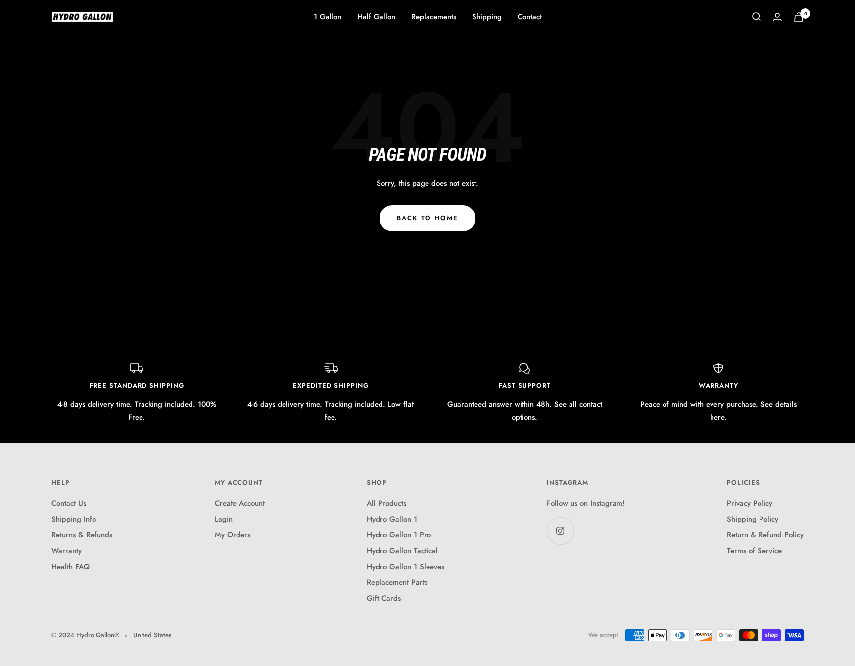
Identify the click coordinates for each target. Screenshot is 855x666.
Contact (530, 16)
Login (224, 519)
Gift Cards (384, 598)
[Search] (756, 16)
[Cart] (799, 17)
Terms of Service (754, 550)
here (717, 417)
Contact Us (68, 503)
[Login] (777, 17)
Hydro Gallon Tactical (402, 550)
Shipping (487, 16)
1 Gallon (327, 16)
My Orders (232, 534)
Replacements (433, 16)
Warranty (66, 550)
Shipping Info (73, 519)
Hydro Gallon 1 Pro (399, 534)
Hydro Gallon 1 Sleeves (405, 566)
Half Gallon (376, 16)
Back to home (427, 218)
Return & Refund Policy (765, 534)
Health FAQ (70, 566)
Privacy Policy (749, 503)
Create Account (240, 503)
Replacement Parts (397, 582)
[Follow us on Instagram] (560, 530)
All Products (386, 503)
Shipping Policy (752, 519)
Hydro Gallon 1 (392, 519)
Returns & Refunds (81, 534)
